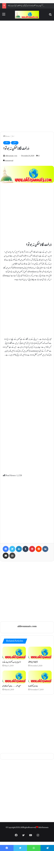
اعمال (14, 142)
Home (7, 136)
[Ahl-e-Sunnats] (27, 14)
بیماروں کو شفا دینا (33, 686)
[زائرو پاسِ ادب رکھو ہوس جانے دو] (14, 653)
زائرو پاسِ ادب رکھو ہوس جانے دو (11, 662)
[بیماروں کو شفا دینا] (40, 677)
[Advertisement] (27, 49)
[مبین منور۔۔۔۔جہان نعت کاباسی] (14, 677)
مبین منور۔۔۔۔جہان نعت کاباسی (11, 686)
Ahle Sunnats (43, 827)
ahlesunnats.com (11, 156)
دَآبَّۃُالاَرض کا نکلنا (33, 662)
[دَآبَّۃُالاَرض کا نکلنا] (40, 653)
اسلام (12, 136)
